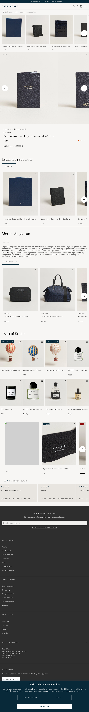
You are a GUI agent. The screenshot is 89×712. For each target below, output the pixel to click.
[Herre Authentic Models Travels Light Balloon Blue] (33, 353)
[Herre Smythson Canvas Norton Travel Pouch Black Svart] (20, 289)
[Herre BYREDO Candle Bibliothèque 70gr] (11, 392)
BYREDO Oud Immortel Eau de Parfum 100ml (32, 409)
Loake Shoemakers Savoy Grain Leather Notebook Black (36, 46)
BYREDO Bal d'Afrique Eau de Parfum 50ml (77, 370)
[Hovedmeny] (85, 6)
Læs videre (80, 691)
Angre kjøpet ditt (7, 598)
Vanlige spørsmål (8, 594)
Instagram (5, 621)
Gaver (5, 54)
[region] (44, 493)
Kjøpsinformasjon (8, 586)
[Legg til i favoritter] (35, 174)
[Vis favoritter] (77, 6)
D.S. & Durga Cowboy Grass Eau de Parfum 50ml (77, 409)
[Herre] (22, 443)
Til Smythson (9, 262)
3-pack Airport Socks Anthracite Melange (57, 469)
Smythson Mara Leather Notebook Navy (60, 46)
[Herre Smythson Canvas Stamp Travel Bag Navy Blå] (57, 289)
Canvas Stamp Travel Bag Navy (51, 316)
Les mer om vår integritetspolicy (44, 527)
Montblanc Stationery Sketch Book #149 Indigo (13, 46)
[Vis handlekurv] (81, 6)
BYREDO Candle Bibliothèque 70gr (7, 409)
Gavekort (5, 605)
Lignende (17, 159)
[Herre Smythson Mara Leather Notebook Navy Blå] (61, 29)
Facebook (5, 625)
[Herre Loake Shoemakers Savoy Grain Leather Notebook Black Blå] (37, 29)
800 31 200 (11, 655)
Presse (4, 562)
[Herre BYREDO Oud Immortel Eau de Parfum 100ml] (33, 392)
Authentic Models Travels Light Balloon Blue (32, 370)
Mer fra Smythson (16, 233)
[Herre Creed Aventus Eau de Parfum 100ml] (56, 392)
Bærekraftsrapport (8, 570)
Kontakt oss (6, 590)
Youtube (4, 629)
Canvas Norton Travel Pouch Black (16, 316)
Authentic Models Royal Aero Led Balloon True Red (11, 370)
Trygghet (4, 547)
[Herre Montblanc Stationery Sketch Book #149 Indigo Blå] (13, 29)
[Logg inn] (74, 6)
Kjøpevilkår (5, 559)
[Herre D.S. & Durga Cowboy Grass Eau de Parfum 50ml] (78, 392)
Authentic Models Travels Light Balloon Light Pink (54, 370)
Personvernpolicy (7, 566)
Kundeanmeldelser (8, 602)
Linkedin (5, 633)
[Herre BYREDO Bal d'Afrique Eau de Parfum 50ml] (78, 353)
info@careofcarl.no (13, 653)
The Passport (6, 551)
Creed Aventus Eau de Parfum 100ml (53, 409)
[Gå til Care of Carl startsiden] (10, 6)
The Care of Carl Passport (44, 1)
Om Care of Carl (7, 555)
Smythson (7, 133)
